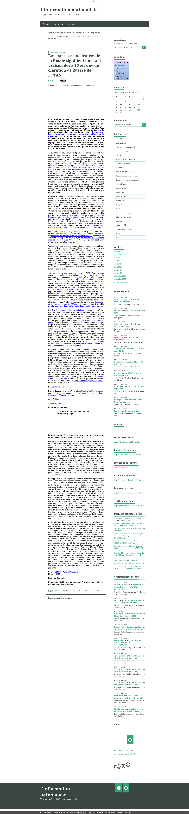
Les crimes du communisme (127, 411)
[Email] (130, 739)
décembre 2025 (120, 276)
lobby (118, 209)
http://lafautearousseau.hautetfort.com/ (129, 493)
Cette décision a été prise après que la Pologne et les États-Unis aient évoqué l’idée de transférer (76, 167)
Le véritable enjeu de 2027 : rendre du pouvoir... (129, 601)
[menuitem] (46, 24)
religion (119, 221)
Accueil (46, 24)
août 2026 (117, 252)
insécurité (120, 192)
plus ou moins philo (123, 217)
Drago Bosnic (58, 387)
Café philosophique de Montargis (128, 556)
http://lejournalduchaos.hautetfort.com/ (129, 480)
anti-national (121, 143)
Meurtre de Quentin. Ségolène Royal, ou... (129, 628)
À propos (72, 24)
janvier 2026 (118, 273)
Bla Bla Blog (134, 560)
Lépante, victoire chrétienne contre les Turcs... (129, 657)
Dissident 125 (120, 613)
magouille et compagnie (125, 213)
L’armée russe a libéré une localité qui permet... (129, 374)
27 (134, 110)
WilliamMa (119, 709)
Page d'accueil (96, 33)
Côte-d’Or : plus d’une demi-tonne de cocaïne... (127, 300)
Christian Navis (121, 585)
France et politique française (127, 180)
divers (118, 155)
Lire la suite (118, 429)
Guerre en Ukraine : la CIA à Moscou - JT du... (129, 349)
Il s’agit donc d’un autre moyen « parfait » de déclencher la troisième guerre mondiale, (76, 342)
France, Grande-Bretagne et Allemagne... (127, 338)
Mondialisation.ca (66, 395)
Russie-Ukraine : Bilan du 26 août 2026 (129, 312)
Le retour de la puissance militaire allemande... (129, 697)
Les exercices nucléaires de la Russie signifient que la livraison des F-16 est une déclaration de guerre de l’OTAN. (75, 65)
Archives (58, 24)
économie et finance (123, 163)
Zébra (117, 600)
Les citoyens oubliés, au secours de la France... (129, 710)
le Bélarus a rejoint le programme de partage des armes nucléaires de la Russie (76, 134)
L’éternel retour (120, 560)
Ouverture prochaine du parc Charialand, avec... (128, 325)
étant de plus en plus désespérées (88, 381)
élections (119, 168)
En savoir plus (127, 812)
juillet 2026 (118, 255)
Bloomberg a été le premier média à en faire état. (77, 279)
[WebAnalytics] (94, 1)
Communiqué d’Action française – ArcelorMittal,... (127, 642)
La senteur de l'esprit (136, 563)
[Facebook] (118, 787)
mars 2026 (118, 267)
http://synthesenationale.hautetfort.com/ (129, 506)
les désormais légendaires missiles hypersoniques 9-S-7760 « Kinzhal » (76, 239)
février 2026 (118, 270)
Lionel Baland (124, 521)
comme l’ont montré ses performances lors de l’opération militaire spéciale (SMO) (76, 216)
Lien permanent (55, 590)
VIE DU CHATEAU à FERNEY (124, 543)
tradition (119, 237)
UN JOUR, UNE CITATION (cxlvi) (126, 529)
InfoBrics (58, 403)
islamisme (120, 200)
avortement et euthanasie (126, 147)
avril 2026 (118, 264)
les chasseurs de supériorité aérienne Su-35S (80, 234)
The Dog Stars (119, 563)
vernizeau (119, 696)
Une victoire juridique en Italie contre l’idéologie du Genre (68, 33)
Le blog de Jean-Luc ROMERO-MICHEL (127, 537)
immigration (121, 188)
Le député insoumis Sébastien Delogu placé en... (128, 400)
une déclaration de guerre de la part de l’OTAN (76, 303)
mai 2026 (117, 261)
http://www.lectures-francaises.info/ (127, 455)
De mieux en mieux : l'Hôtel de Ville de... (128, 363)
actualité (119, 139)
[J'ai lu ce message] (187, 812)
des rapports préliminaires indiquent (71, 310)
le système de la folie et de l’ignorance (128, 541)
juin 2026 (117, 258)
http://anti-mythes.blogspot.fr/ (125, 467)
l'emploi (119, 205)
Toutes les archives (121, 283)
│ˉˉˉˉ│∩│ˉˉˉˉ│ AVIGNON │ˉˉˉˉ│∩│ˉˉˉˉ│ (128, 549)
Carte (117, 724)
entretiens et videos (123, 172)
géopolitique (76, 590)
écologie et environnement (126, 159)
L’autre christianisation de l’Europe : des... (129, 387)
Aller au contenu (7, 4)
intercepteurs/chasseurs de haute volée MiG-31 (71, 236)
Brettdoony (119, 640)
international (86, 590)
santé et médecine (123, 225)
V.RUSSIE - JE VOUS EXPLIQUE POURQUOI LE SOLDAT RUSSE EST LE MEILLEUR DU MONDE (74, 37)
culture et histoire (123, 151)
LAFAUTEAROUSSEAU (131, 526)
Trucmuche (119, 656)
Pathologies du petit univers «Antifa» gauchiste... (129, 587)
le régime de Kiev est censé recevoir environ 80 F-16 (76, 288)
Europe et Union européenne (127, 176)
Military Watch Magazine (67, 572)
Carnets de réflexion (123, 627)
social (118, 233)
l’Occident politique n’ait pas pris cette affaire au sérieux (77, 306)
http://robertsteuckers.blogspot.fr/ (127, 442)
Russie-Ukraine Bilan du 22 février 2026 (129, 614)
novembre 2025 (120, 279)
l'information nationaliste (69, 10)
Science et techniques (124, 229)
